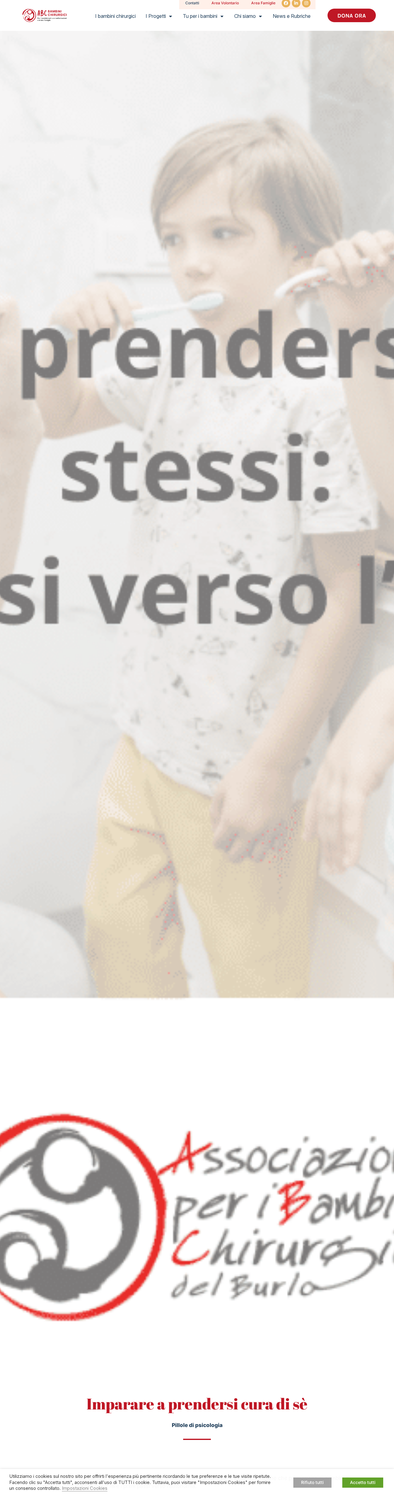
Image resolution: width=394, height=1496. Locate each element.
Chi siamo (245, 16)
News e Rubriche (292, 16)
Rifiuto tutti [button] (312, 1482)
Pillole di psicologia (197, 1425)
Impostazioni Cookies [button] (84, 1488)
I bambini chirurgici (115, 16)
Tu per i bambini (200, 16)
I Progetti (156, 16)
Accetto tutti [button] (363, 1482)
